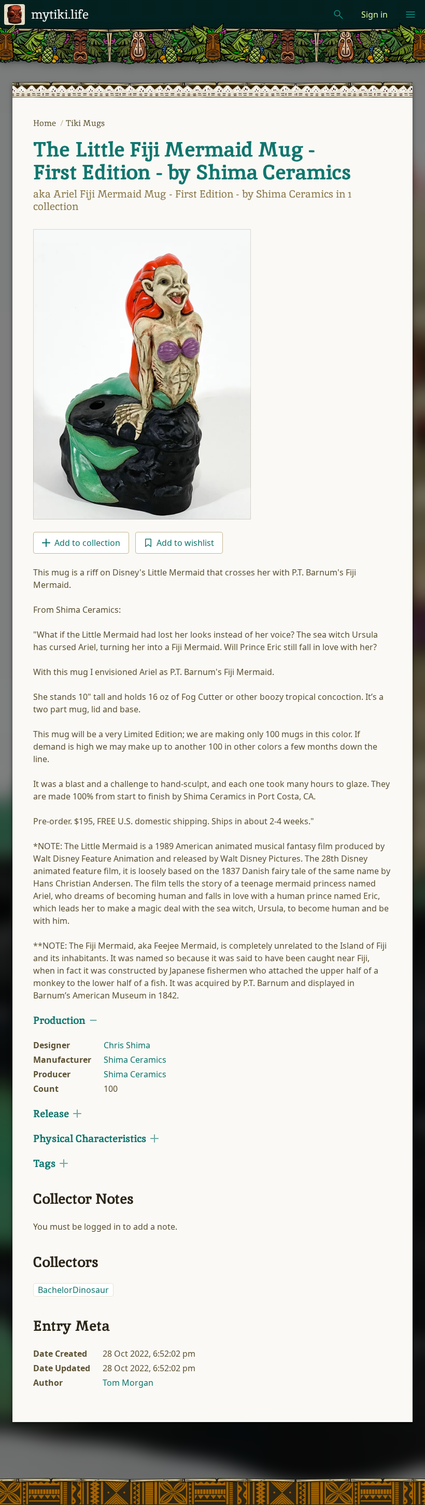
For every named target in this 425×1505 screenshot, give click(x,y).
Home (45, 123)
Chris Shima (127, 1045)
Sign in (374, 14)
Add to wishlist (185, 542)
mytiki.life (60, 14)
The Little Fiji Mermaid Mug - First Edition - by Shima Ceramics (192, 161)
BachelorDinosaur (73, 1290)
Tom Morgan (128, 1382)
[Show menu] (410, 14)
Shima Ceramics (135, 1059)
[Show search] (338, 14)
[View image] (142, 374)
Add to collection (87, 542)
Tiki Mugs (85, 123)
